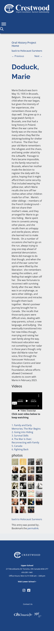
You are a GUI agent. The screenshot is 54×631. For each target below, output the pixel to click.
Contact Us (27, 604)
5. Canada (17, 446)
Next (38, 56)
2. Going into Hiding (22, 432)
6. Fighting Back (20, 449)
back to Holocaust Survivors (27, 50)
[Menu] (3, 24)
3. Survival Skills (20, 435)
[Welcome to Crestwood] (27, 8)
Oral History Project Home (24, 44)
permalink (33, 528)
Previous (18, 56)
